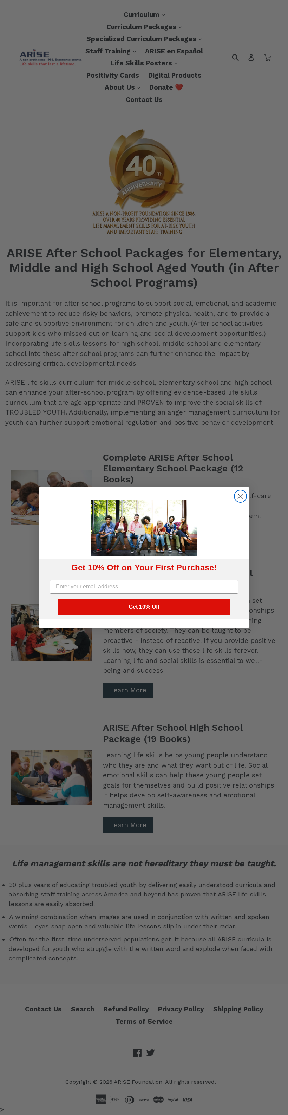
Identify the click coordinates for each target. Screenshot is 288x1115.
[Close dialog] (240, 496)
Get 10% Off (144, 607)
